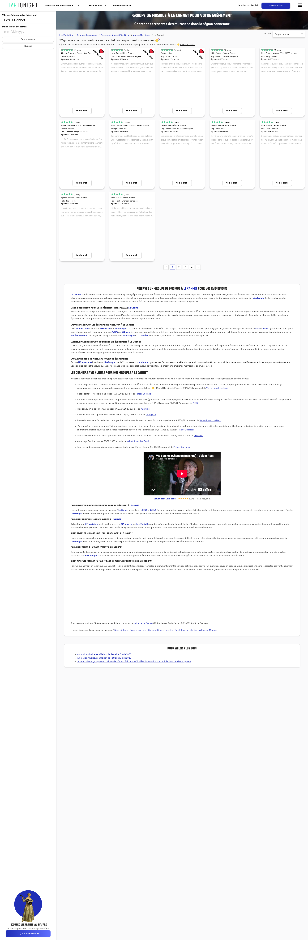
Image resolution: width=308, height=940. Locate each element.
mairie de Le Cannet (143, 623)
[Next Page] (198, 267)
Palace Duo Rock (144, 394)
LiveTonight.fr (66, 35)
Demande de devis (122, 5)
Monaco (213, 630)
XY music (145, 409)
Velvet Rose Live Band (217, 388)
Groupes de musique (87, 35)
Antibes (124, 630)
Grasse (160, 630)
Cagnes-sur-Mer (138, 630)
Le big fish (151, 415)
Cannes (152, 630)
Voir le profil (82, 111)
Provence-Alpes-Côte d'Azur (115, 35)
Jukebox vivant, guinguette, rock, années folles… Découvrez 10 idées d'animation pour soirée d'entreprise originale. (134, 661)
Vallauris (203, 630)
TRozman (198, 435)
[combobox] (28, 20)
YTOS (195, 403)
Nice (116, 630)
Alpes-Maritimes (141, 35)
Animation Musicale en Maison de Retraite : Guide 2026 (104, 654)
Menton (169, 630)
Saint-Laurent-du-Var (186, 630)
